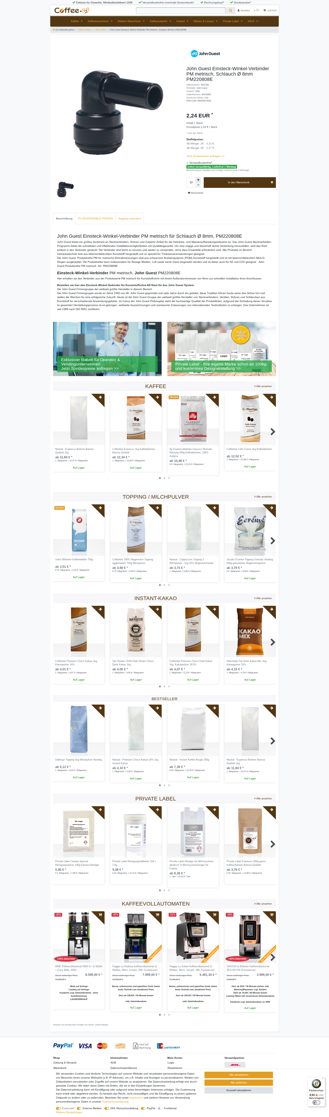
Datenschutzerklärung (123, 1067)
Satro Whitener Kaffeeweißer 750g (74, 559)
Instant (180, 21)
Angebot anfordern (129, 218)
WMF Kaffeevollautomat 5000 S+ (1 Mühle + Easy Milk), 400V (78, 968)
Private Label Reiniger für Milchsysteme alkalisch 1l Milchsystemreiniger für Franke (191, 865)
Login (171, 1062)
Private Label (231, 21)
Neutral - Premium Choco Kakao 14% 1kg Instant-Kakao (135, 761)
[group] (136, 419)
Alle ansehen (264, 386)
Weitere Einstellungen (69, 1112)
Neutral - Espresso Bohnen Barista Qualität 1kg (74, 451)
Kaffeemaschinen (98, 21)
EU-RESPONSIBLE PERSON (95, 218)
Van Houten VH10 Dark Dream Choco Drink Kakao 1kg (133, 663)
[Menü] (323, 1079)
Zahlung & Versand (64, 1062)
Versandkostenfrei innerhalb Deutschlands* (168, 2)
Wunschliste (196, 193)
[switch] (316, 1102)
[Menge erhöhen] (198, 180)
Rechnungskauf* (214, 2)
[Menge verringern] (198, 185)
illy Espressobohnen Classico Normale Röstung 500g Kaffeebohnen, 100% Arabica (190, 453)
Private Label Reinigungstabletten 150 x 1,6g (134, 863)
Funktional (170, 1108)
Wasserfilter (100, 30)
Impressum (136, 1097)
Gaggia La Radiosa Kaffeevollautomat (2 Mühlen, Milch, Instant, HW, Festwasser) (134, 968)
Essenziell (68, 1108)
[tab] (64, 218)
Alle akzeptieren (238, 1074)
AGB (113, 1062)
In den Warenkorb (238, 182)
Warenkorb (59, 1067)
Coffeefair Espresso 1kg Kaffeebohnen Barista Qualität (133, 451)
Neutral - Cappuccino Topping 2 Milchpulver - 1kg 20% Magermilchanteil (191, 561)
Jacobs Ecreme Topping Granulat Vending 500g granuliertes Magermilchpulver (250, 561)
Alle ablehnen (239, 1082)
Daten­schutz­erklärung (115, 1101)
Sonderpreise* (242, 2)
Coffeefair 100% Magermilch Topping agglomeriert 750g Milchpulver (132, 561)
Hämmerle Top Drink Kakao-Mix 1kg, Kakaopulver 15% (247, 663)
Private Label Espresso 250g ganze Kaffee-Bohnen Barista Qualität (246, 863)
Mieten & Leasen (204, 21)
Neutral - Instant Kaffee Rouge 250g (189, 759)
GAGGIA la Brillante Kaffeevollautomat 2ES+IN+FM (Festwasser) (248, 968)
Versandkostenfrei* (200, 162)
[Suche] (230, 10)
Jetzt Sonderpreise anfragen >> (205, 156)
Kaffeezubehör (159, 21)
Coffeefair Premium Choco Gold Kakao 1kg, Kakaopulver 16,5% (190, 663)
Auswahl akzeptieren (238, 1090)
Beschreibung (64, 218)
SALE (251, 21)
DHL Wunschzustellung (124, 1108)
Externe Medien (92, 1108)
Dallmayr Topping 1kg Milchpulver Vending (78, 759)
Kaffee (75, 21)
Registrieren (175, 1067)
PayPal (151, 1108)
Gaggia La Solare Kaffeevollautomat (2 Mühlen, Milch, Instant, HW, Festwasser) (191, 968)
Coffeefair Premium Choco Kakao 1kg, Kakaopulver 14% (76, 663)
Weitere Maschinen (130, 21)
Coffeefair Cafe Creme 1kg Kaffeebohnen (249, 449)
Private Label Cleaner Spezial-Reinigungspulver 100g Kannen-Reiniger (77, 863)
